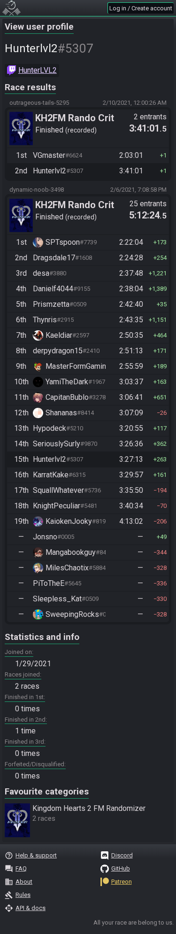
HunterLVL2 (37, 70)
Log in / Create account (140, 8)
